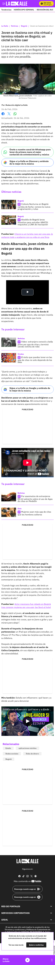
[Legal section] (51, 920)
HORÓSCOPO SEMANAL (24, 10)
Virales (21, 354)
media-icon (27, 960)
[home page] (27, 861)
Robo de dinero (32, 753)
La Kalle (4, 26)
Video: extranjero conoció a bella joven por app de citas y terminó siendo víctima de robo (35, 344)
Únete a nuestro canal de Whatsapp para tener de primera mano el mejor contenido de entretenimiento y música (30, 152)
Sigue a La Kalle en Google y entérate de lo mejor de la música (29, 389)
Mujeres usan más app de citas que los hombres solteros (34, 513)
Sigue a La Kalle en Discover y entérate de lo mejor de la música (29, 162)
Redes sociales (11, 753)
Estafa (8, 748)
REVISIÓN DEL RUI (45, 10)
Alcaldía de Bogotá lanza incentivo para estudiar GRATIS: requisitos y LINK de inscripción (33, 222)
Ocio (19, 508)
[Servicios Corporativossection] (51, 913)
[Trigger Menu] (3, 3)
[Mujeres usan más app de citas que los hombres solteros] (8, 512)
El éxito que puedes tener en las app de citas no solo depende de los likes (35, 359)
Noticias (14, 26)
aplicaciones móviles (27, 748)
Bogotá (24, 26)
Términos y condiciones (15, 929)
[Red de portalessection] (51, 906)
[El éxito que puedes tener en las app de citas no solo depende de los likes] (8, 357)
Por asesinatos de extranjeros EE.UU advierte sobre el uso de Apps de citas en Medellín (35, 498)
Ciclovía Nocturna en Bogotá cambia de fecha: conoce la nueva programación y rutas (34, 206)
